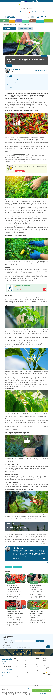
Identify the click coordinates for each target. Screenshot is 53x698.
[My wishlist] (42, 17)
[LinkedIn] (44, 558)
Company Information (37, 662)
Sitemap (25, 680)
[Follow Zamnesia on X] (9, 672)
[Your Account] (38, 17)
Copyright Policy (36, 682)
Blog (24, 662)
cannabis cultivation (13, 220)
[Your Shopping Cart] (46, 17)
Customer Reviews (27, 670)
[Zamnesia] (12, 17)
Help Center (35, 660)
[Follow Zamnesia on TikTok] (2, 675)
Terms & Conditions (36, 668)
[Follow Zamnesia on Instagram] (5, 672)
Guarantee (35, 678)
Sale (14, 678)
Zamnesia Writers (27, 674)
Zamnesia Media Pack (27, 672)
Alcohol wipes (11, 276)
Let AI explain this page (39, 70)
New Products (26, 664)
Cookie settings (42, 693)
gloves (29, 278)
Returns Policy (36, 674)
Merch (15, 674)
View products (19, 171)
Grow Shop (16, 672)
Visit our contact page (8, 669)
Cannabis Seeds (16, 660)
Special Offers (16, 676)
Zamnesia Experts (27, 676)
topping (35, 220)
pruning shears (10, 271)
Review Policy (35, 676)
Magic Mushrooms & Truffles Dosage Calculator (47, 664)
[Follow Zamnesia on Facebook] (2, 672)
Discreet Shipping (27, 678)
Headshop (15, 662)
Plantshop (17, 567)
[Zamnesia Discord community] (7, 675)
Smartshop (16, 668)
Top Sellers (25, 666)
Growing (8, 567)
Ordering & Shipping (36, 666)
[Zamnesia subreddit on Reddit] (5, 675)
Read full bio (16, 558)
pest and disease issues (19, 154)
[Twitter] (46, 558)
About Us (25, 668)
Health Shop (16, 666)
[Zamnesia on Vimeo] (7, 672)
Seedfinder (25, 660)
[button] (7, 70)
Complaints (35, 680)
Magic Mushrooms (17, 670)
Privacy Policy (21, 647)
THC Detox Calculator (47, 660)
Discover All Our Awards (39, 652)
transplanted (27, 338)
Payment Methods (36, 664)
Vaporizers (16, 664)
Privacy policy (28, 688)
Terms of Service (26, 647)
